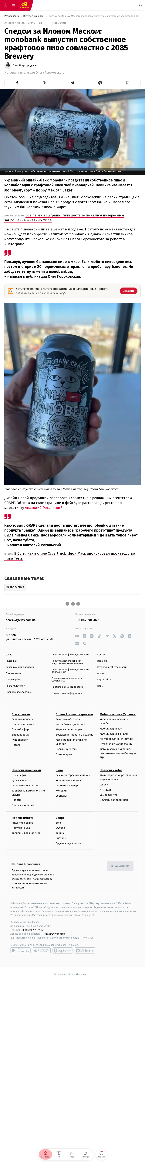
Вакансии (102, 661)
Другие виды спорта (68, 843)
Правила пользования (19, 692)
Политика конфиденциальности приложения (70, 670)
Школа (104, 784)
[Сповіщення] (140, 5)
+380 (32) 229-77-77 (32, 930)
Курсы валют (20, 780)
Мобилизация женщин (114, 733)
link (76, 636)
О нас (9, 654)
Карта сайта (104, 679)
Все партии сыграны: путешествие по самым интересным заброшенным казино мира (64, 217)
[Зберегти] (127, 83)
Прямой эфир (20, 729)
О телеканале (13, 673)
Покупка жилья (21, 827)
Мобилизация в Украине (118, 714)
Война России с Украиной (74, 714)
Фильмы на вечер (67, 785)
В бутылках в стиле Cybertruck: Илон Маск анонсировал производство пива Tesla (69, 555)
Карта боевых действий (70, 724)
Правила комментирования (67, 687)
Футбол (60, 827)
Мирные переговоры (69, 729)
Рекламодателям (15, 686)
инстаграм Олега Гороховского (42, 72)
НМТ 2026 (105, 789)
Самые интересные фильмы (73, 775)
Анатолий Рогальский (43, 507)
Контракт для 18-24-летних (116, 738)
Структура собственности (111, 667)
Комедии (61, 790)
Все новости (21, 714)
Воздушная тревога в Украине (74, 734)
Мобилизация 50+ (111, 728)
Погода (16, 745)
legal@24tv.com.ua (54, 933)
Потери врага (64, 754)
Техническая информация (67, 693)
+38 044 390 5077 (87, 620)
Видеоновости (21, 734)
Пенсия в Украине (23, 805)
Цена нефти (19, 775)
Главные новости (22, 719)
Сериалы (61, 795)
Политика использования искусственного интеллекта (68, 662)
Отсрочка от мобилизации (116, 744)
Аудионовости (20, 739)
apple (42, 950)
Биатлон (61, 838)
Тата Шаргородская (25, 65)
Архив (100, 673)
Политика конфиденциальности (70, 654)
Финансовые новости (25, 785)
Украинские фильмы (68, 780)
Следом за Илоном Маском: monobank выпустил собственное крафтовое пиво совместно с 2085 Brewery (94, 16)
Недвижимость (23, 818)
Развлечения (12, 16)
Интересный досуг (34, 16)
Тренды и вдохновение (26, 833)
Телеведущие (13, 679)
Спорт (60, 818)
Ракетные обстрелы (68, 719)
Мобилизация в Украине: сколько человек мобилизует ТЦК (118, 753)
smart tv (62, 950)
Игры (100, 686)
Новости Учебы (111, 770)
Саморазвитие (109, 794)
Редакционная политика (20, 667)
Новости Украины (23, 724)
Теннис (60, 833)
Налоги (16, 800)
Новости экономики (26, 770)
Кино (59, 770)
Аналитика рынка (23, 822)
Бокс (58, 822)
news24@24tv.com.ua (21, 620)
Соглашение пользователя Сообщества (67, 679)
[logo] (24, 5)
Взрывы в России (66, 749)
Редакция (11, 661)
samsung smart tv (85, 950)
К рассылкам (120, 866)
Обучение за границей (114, 800)
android (20, 950)
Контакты (102, 654)
